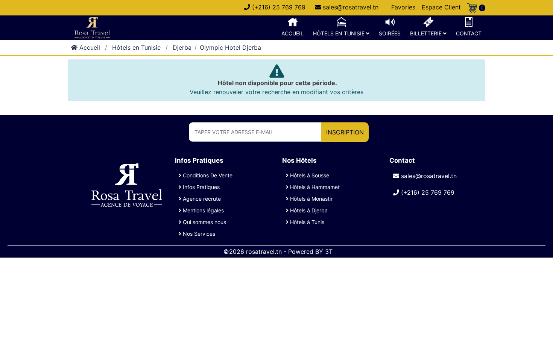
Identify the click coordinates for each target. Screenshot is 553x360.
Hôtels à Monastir (311, 198)
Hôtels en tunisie (339, 33)
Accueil (292, 33)
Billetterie (426, 33)
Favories (403, 7)
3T (329, 251)
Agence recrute (201, 198)
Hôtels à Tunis (306, 222)
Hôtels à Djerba (308, 210)
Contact (469, 33)
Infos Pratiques (200, 187)
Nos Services (198, 233)
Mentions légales (202, 210)
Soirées (390, 33)
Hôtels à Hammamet (314, 187)
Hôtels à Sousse (309, 175)
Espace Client (441, 7)
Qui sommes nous (203, 222)
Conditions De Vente (206, 175)
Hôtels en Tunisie (136, 47)
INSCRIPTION (345, 132)
